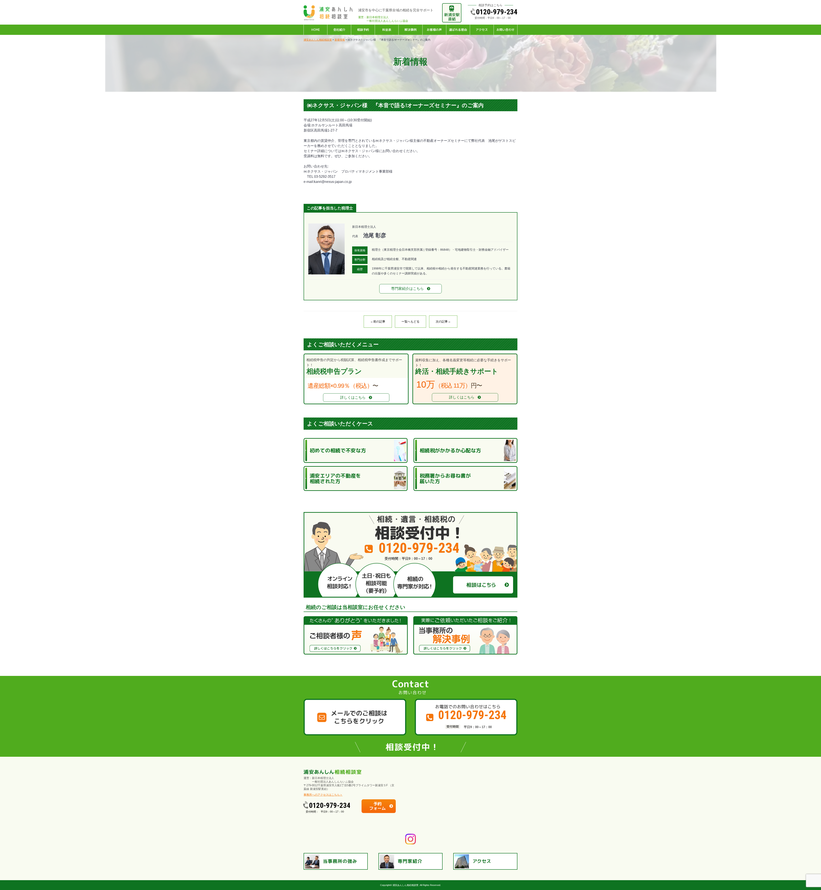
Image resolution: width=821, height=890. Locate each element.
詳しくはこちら (353, 397)
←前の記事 (377, 321)
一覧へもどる (410, 321)
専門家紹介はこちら (407, 289)
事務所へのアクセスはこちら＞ (323, 794)
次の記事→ (443, 321)
